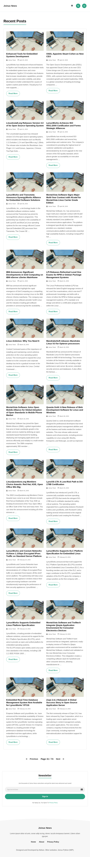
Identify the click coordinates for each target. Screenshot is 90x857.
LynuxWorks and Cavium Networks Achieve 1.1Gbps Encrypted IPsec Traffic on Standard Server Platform (24, 553)
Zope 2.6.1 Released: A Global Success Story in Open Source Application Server (61, 702)
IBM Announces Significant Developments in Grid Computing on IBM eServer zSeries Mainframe (24, 275)
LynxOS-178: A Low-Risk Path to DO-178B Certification (64, 483)
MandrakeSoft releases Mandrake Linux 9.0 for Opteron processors (63, 342)
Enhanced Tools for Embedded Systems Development (22, 55)
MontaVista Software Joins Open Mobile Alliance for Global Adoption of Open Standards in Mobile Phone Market (24, 411)
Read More (13, 93)
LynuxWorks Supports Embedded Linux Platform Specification (23, 623)
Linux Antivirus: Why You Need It (22, 341)
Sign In (45, 796)
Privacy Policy (53, 802)
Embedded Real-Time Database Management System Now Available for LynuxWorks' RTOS (24, 702)
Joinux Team (12, 60)
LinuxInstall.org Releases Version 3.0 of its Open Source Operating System (25, 124)
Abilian (41, 850)
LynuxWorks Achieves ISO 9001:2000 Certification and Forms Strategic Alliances (63, 125)
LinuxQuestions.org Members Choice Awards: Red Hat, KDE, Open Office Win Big (24, 484)
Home (33, 842)
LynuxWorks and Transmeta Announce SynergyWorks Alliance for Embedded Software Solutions (23, 197)
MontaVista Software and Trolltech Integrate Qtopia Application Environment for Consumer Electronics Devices (63, 626)
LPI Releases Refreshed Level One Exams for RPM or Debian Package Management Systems (63, 275)
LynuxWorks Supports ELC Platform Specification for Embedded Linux (64, 552)
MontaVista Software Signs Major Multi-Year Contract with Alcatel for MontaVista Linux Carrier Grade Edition (63, 199)
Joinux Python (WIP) (66, 850)
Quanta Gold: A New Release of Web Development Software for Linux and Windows (64, 410)
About (41, 842)
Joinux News (10, 6)
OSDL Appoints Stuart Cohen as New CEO (65, 55)
